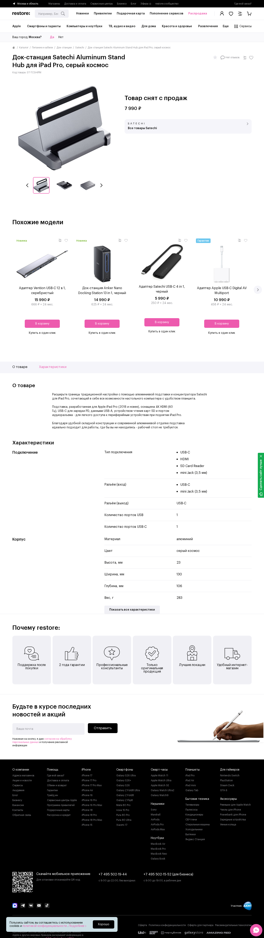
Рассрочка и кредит (59, 815)
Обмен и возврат (57, 785)
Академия (18, 790)
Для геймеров (229, 769)
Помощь (52, 769)
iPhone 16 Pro (89, 800)
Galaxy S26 (123, 785)
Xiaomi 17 (121, 825)
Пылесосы (191, 809)
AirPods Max (158, 829)
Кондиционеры (194, 814)
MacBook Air (158, 844)
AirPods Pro (157, 824)
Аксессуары (228, 799)
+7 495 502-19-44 (113, 874)
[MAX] (14, 906)
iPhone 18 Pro (89, 815)
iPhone (86, 769)
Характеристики (52, 367)
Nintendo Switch (229, 775)
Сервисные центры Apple (62, 800)
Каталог (23, 47)
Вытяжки (190, 834)
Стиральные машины (197, 824)
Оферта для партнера (200, 925)
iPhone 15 (87, 825)
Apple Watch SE (160, 785)
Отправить (103, 728)
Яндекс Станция (195, 839)
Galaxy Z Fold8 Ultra (128, 790)
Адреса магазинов (23, 775)
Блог (133, 3)
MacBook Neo (159, 854)
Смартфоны (124, 769)
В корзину (42, 323)
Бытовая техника (197, 799)
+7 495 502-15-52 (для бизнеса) (168, 874)
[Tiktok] (47, 906)
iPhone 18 (87, 810)
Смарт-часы (159, 769)
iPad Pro (189, 775)
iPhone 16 (87, 795)
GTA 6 (223, 790)
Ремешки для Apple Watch (235, 805)
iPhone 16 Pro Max (92, 805)
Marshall (155, 814)
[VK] (30, 906)
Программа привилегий (61, 805)
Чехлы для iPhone (230, 809)
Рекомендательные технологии (233, 925)
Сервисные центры (101, 3)
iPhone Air (87, 790)
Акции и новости (22, 780)
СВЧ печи (191, 819)
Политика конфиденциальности (167, 925)
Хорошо (103, 924)
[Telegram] (22, 906)
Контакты (17, 810)
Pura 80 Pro (123, 815)
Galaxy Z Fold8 (125, 795)
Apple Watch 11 (159, 775)
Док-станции (64, 47)
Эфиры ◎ (145, 3)
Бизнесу (122, 3)
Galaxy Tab (191, 790)
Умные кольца (228, 824)
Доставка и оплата (75, 3)
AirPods (155, 819)
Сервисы (17, 785)
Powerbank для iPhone (233, 814)
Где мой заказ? (243, 3)
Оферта (142, 925)
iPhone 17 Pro (89, 780)
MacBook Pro (158, 849)
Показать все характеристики (132, 609)
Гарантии (52, 790)
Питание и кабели (42, 47)
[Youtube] (39, 906)
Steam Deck (227, 785)
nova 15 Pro (122, 810)
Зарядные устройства (233, 819)
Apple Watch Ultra (161, 780)
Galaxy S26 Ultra (126, 775)
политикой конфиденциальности (45, 926)
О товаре (19, 367)
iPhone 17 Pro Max (92, 785)
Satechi (79, 47)
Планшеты (192, 769)
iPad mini (190, 785)
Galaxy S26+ (123, 780)
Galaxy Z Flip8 (124, 800)
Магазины (54, 3)
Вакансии (18, 805)
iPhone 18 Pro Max (92, 820)
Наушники (157, 803)
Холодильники (194, 829)
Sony (154, 809)
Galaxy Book (158, 858)
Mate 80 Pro (123, 805)
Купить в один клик (42, 333)
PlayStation (226, 780)
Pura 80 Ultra (123, 820)
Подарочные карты (58, 810)
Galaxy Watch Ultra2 (162, 790)
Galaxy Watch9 (160, 795)
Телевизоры (192, 805)
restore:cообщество (166, 3)
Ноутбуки (157, 838)
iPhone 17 (87, 775)
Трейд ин (52, 795)
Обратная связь (21, 815)
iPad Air (189, 780)
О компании (20, 769)
